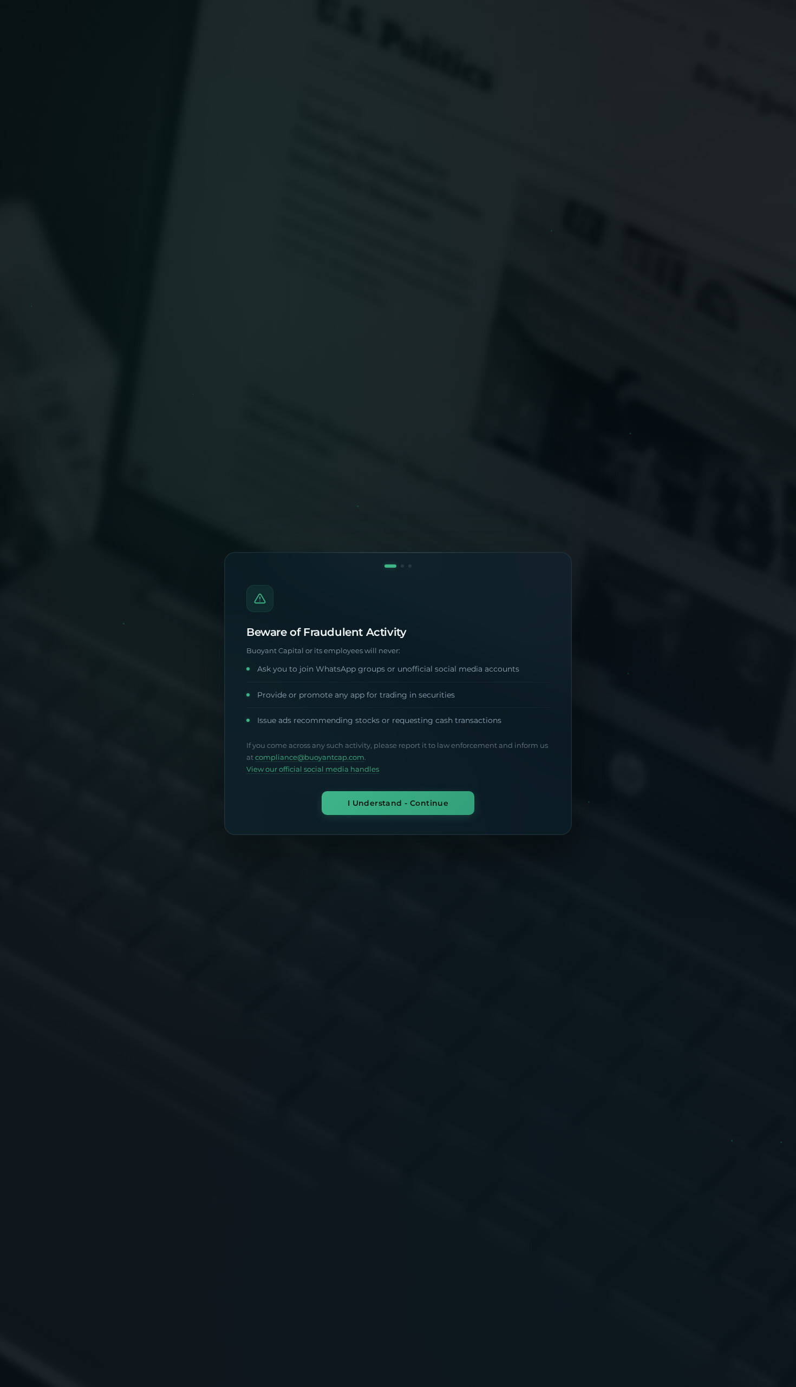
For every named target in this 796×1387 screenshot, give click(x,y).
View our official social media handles (312, 769)
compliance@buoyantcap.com (309, 757)
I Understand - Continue (398, 803)
